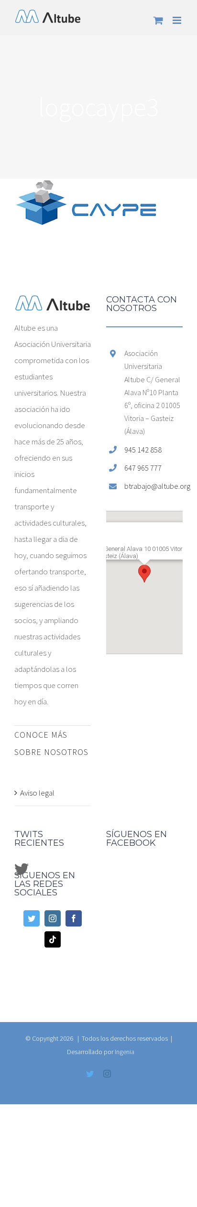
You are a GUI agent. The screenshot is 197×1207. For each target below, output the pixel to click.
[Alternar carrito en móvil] (158, 20)
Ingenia (124, 1051)
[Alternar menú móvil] (178, 20)
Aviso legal (37, 792)
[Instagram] (52, 918)
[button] (144, 573)
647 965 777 (143, 468)
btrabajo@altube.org (153, 486)
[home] (52, 303)
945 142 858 (143, 449)
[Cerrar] (169, 526)
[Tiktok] (52, 939)
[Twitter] (31, 918)
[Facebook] (74, 918)
